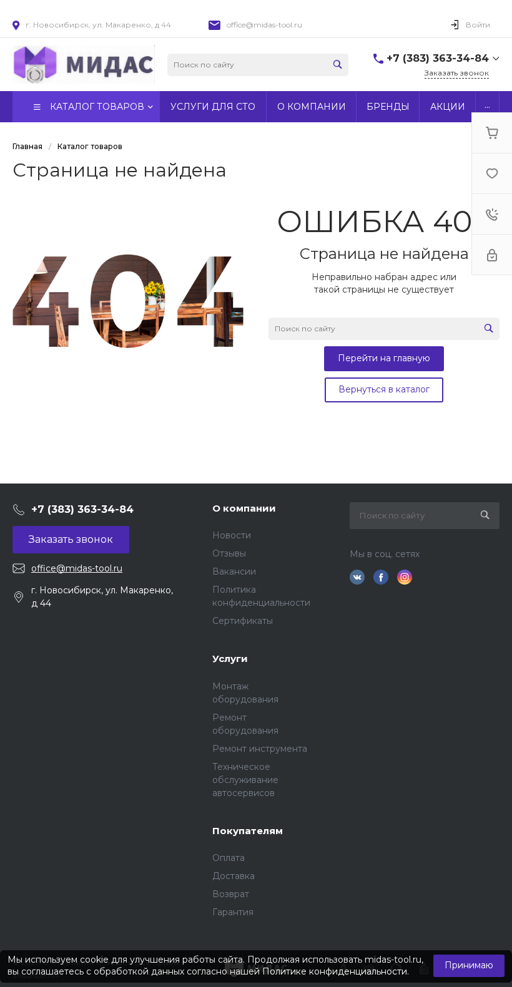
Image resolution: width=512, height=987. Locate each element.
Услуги (230, 658)
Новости (231, 535)
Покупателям (247, 831)
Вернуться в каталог (384, 389)
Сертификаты (242, 620)
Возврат (230, 894)
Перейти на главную (384, 358)
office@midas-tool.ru (264, 24)
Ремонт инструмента (259, 748)
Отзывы (229, 553)
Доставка (233, 876)
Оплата (228, 857)
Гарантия (233, 912)
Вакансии (234, 571)
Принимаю (469, 965)
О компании (244, 508)
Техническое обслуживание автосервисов (245, 780)
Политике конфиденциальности (334, 971)
